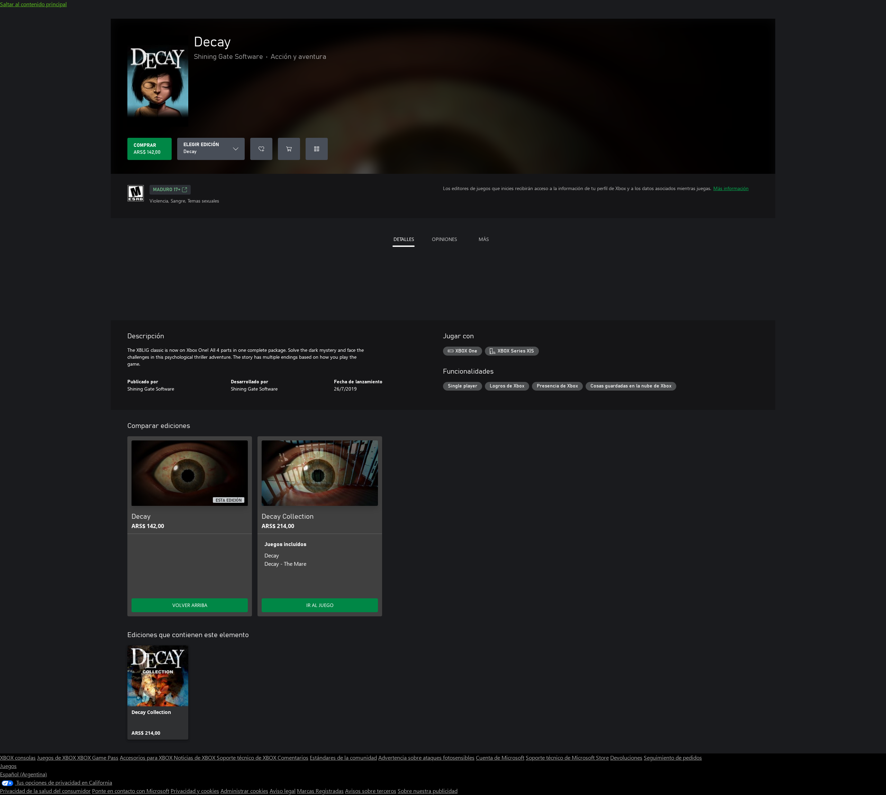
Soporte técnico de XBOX (247, 757)
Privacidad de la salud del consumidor (45, 790)
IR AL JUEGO (320, 605)
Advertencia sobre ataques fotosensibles (426, 757)
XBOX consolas (18, 757)
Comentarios (293, 757)
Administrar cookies (244, 790)
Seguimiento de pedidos (673, 757)
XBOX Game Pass (97, 757)
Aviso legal (283, 790)
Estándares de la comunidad (343, 757)
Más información (731, 188)
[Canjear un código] (317, 149)
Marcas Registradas (320, 790)
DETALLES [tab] (404, 239)
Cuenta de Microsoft (500, 757)
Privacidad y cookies (195, 790)
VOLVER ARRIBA (189, 605)
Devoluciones (626, 757)
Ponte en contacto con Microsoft (130, 790)
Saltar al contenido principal (33, 4)
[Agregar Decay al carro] (289, 149)
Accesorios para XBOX (147, 757)
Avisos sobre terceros (370, 790)
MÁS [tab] (484, 239)
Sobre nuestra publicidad (428, 790)
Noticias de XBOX (195, 757)
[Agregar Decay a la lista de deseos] (261, 149)
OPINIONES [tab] (444, 239)
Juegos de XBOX (57, 757)
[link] (157, 692)
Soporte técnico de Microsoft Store (567, 757)
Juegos (8, 765)
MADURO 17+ (166, 189)
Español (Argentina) (23, 774)
